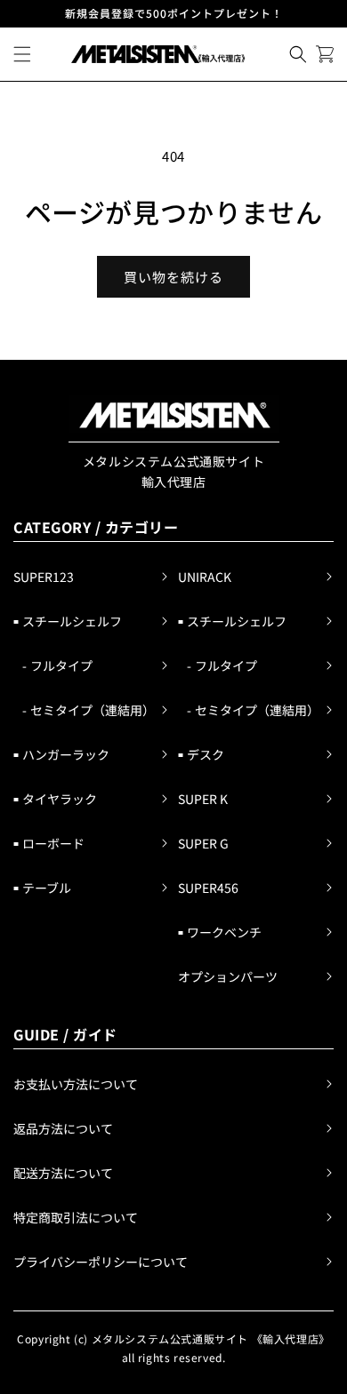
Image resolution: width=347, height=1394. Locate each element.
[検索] (298, 54)
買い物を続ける (173, 276)
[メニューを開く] (22, 54)
